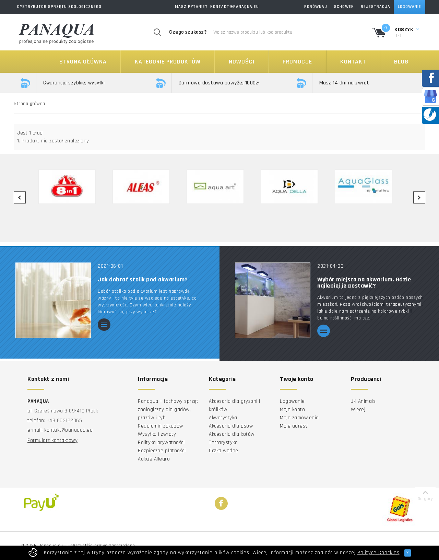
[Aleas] (145, 187)
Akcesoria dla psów (231, 426)
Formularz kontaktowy (52, 440)
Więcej (358, 409)
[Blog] (430, 114)
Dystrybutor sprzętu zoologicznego (59, 6)
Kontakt (353, 62)
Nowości (241, 62)
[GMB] (430, 96)
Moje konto (292, 409)
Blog (401, 62)
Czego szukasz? (187, 32)
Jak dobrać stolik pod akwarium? (143, 280)
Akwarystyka (223, 418)
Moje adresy (294, 426)
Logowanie (292, 401)
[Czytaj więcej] (104, 325)
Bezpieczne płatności (162, 450)
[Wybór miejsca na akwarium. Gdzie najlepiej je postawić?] (272, 300)
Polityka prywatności (161, 442)
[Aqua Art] (219, 187)
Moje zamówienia (299, 418)
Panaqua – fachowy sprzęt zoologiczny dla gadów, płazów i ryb (168, 409)
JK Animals (363, 401)
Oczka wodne (223, 450)
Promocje (297, 62)
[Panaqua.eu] (56, 32)
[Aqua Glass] (368, 187)
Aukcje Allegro (154, 459)
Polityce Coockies (378, 552)
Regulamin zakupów (160, 426)
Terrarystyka (223, 442)
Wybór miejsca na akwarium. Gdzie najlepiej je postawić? (364, 283)
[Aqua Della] (294, 187)
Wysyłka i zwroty (157, 434)
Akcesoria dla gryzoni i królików (234, 405)
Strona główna (83, 62)
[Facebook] (221, 503)
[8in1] (71, 187)
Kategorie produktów (168, 62)
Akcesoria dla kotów (231, 434)
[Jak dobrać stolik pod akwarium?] (53, 300)
